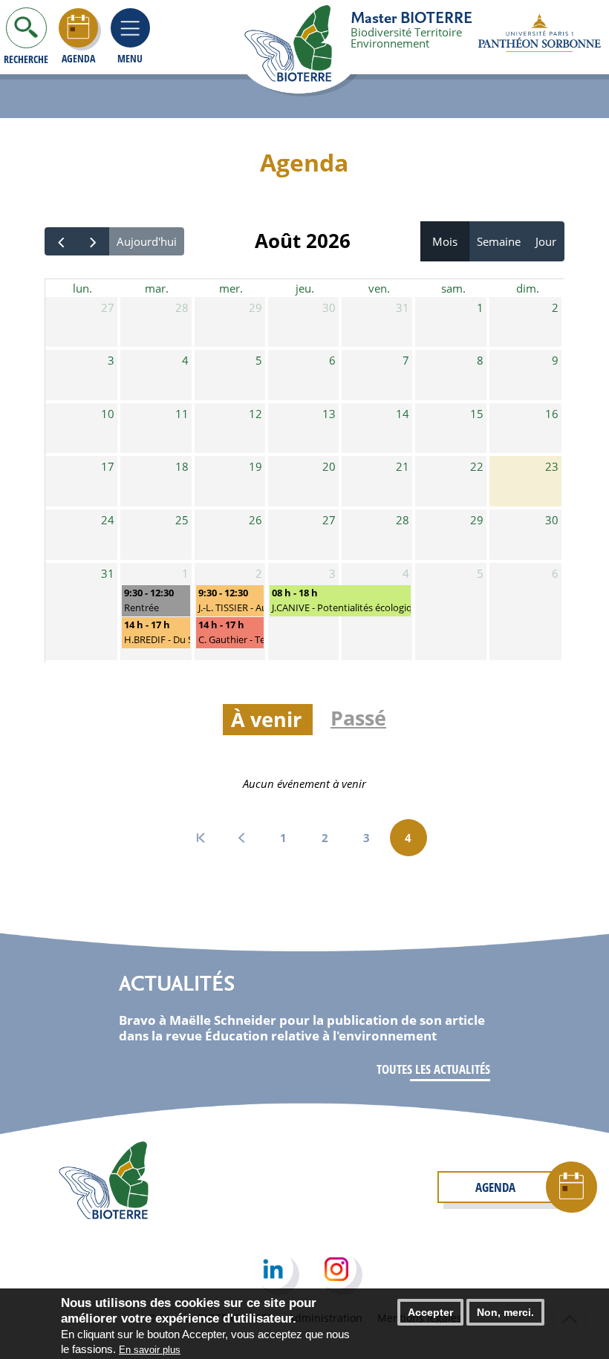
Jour (545, 241)
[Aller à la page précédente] (242, 837)
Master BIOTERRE (411, 16)
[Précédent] (61, 241)
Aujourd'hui (147, 241)
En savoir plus (149, 1349)
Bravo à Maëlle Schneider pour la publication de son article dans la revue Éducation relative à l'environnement (302, 1027)
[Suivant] (92, 241)
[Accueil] (308, 44)
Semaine (499, 241)
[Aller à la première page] (200, 837)
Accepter (430, 1312)
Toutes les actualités (433, 1069)
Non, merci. (505, 1312)
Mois (444, 241)
